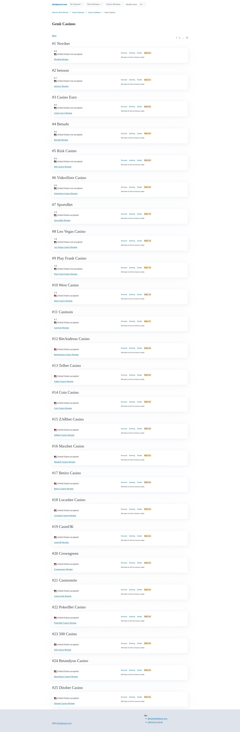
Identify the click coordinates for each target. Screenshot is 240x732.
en (141, 4)
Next (54, 35)
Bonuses (124, 53)
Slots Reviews (93, 4)
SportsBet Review (62, 220)
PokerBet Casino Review (65, 623)
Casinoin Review (61, 328)
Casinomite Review (62, 596)
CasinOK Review (61, 542)
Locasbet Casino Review (65, 515)
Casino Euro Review (63, 113)
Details (139, 53)
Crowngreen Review (63, 569)
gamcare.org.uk (155, 722)
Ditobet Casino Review (64, 703)
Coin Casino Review (63, 408)
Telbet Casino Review (63, 381)
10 (187, 37)
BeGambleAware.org (157, 718)
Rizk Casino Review (62, 166)
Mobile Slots (131, 4)
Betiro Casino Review (63, 488)
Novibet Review (61, 59)
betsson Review (61, 86)
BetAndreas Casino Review (66, 354)
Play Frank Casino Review (65, 274)
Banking (132, 53)
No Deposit (75, 4)
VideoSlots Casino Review (65, 193)
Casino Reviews (113, 4)
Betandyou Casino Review (66, 676)
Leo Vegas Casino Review (65, 247)
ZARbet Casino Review (64, 435)
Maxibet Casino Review (64, 462)
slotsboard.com (64, 723)
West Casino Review (63, 301)
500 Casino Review (62, 650)
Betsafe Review (61, 140)
